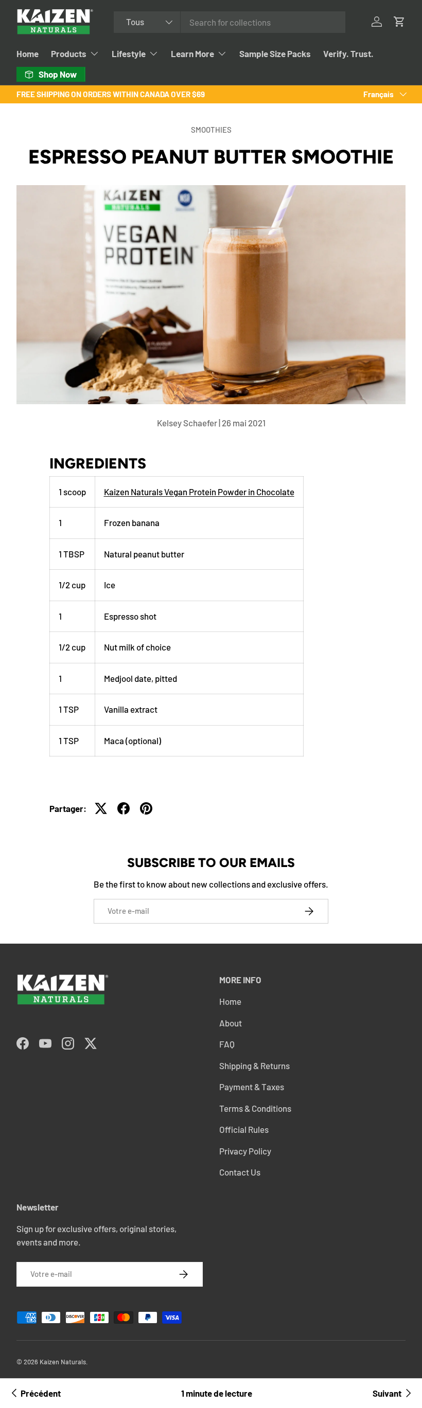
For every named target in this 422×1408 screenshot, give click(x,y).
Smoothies (211, 129)
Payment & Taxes (251, 1086)
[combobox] (229, 22)
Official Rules (244, 1129)
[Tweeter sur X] (101, 808)
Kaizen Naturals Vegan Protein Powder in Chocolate (199, 491)
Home (27, 53)
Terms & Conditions (255, 1108)
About (230, 1023)
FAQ (227, 1044)
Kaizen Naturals (63, 1362)
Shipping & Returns (254, 1065)
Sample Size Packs (275, 53)
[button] (399, 21)
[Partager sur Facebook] (123, 808)
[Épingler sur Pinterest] (146, 808)
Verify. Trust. (348, 53)
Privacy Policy (245, 1151)
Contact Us (239, 1172)
